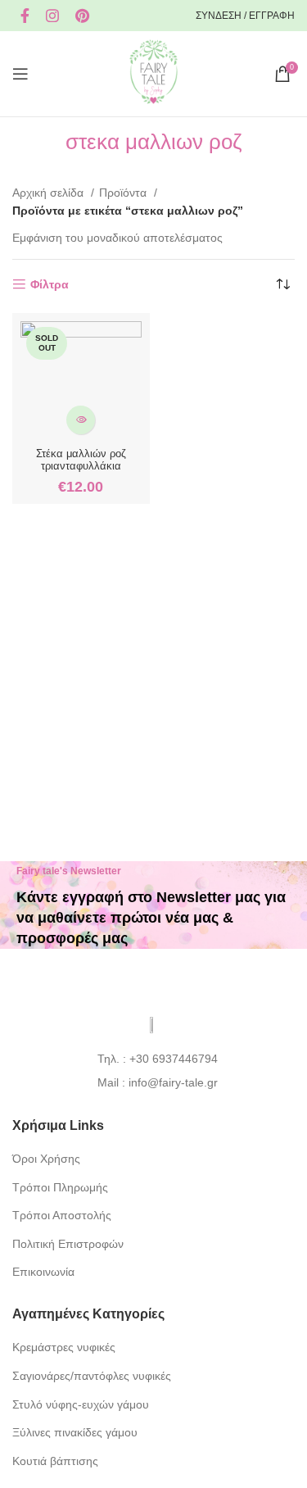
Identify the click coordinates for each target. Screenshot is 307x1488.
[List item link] (153, 1059)
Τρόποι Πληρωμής (60, 1187)
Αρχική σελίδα (49, 192)
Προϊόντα (124, 192)
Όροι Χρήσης (46, 1158)
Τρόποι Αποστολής (61, 1215)
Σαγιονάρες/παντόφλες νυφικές (91, 1375)
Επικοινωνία (43, 1271)
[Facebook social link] (25, 15)
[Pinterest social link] (82, 15)
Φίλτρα (49, 284)
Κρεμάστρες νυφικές (63, 1347)
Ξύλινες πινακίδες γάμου (75, 1432)
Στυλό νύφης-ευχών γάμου (80, 1404)
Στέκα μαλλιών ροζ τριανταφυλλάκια (81, 460)
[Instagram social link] (52, 15)
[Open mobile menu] (20, 73)
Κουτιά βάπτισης (55, 1461)
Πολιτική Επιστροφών (68, 1243)
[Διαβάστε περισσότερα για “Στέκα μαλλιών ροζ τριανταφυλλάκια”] (80, 420)
